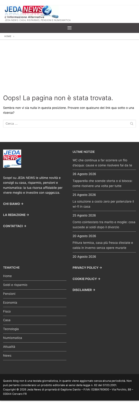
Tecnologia (11, 329)
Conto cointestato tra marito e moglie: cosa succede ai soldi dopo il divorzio (104, 224)
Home (7, 36)
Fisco (7, 311)
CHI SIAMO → (13, 204)
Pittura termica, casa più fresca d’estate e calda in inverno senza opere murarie (103, 245)
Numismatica (12, 338)
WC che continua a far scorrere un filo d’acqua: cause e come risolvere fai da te (102, 162)
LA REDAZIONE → (16, 215)
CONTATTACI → (14, 226)
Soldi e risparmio (15, 285)
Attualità (9, 346)
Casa (6, 320)
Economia (10, 302)
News (7, 355)
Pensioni (9, 294)
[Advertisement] (69, 67)
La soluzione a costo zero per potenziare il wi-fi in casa (103, 204)
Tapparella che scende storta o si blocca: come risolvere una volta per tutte (102, 183)
